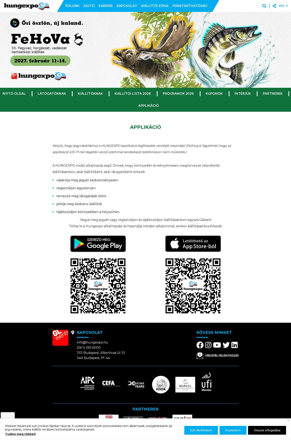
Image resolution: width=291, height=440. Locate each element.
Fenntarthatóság (189, 6)
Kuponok (214, 93)
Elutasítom (233, 430)
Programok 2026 (178, 93)
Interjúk (243, 93)
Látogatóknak (52, 93)
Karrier (106, 6)
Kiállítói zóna (154, 6)
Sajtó (89, 6)
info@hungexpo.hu (92, 342)
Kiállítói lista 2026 (133, 93)
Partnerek (272, 93)
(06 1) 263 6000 (89, 347)
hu (281, 6)
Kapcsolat (127, 6)
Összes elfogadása (267, 430)
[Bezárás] (288, 420)
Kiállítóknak (90, 93)
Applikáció (148, 106)
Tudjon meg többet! (20, 434)
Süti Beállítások (201, 430)
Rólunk (72, 6)
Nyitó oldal (14, 93)
